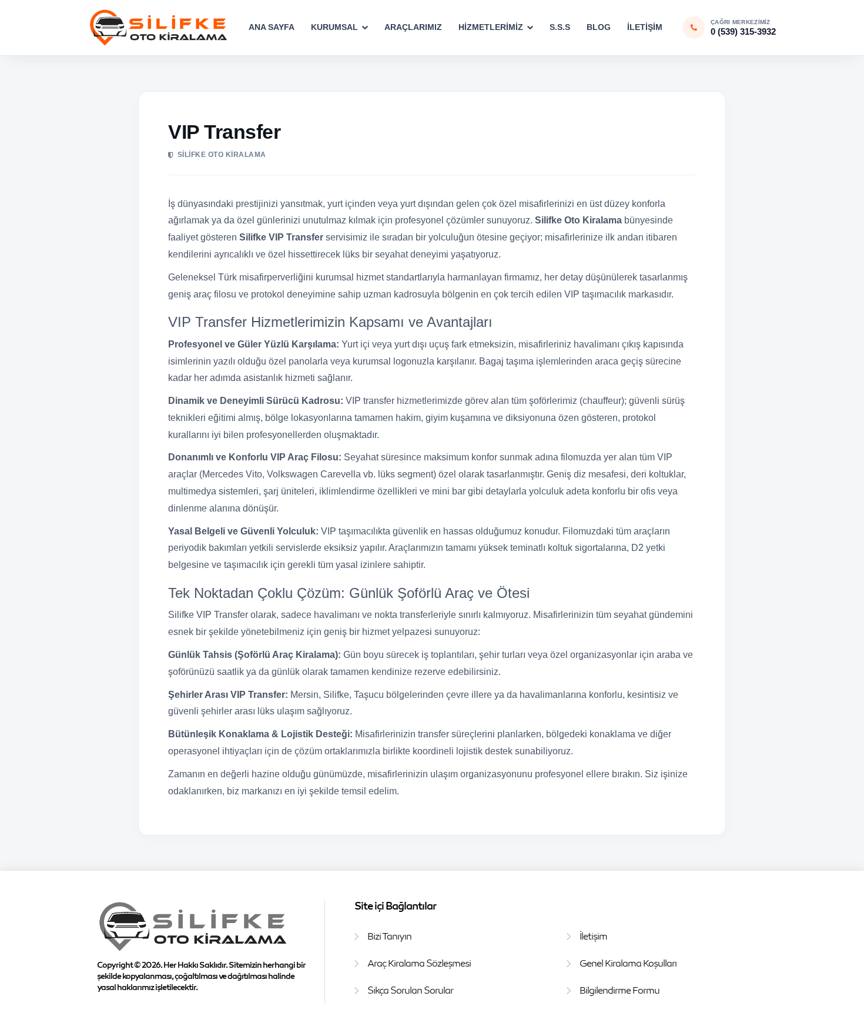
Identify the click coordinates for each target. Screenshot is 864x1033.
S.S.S (560, 27)
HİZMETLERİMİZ (490, 27)
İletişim (593, 936)
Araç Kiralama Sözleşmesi (419, 963)
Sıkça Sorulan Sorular (410, 990)
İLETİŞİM (644, 27)
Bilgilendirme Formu (619, 990)
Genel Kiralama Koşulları (628, 963)
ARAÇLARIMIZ (413, 27)
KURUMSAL (334, 27)
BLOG (599, 27)
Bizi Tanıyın (389, 936)
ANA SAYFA (271, 27)
